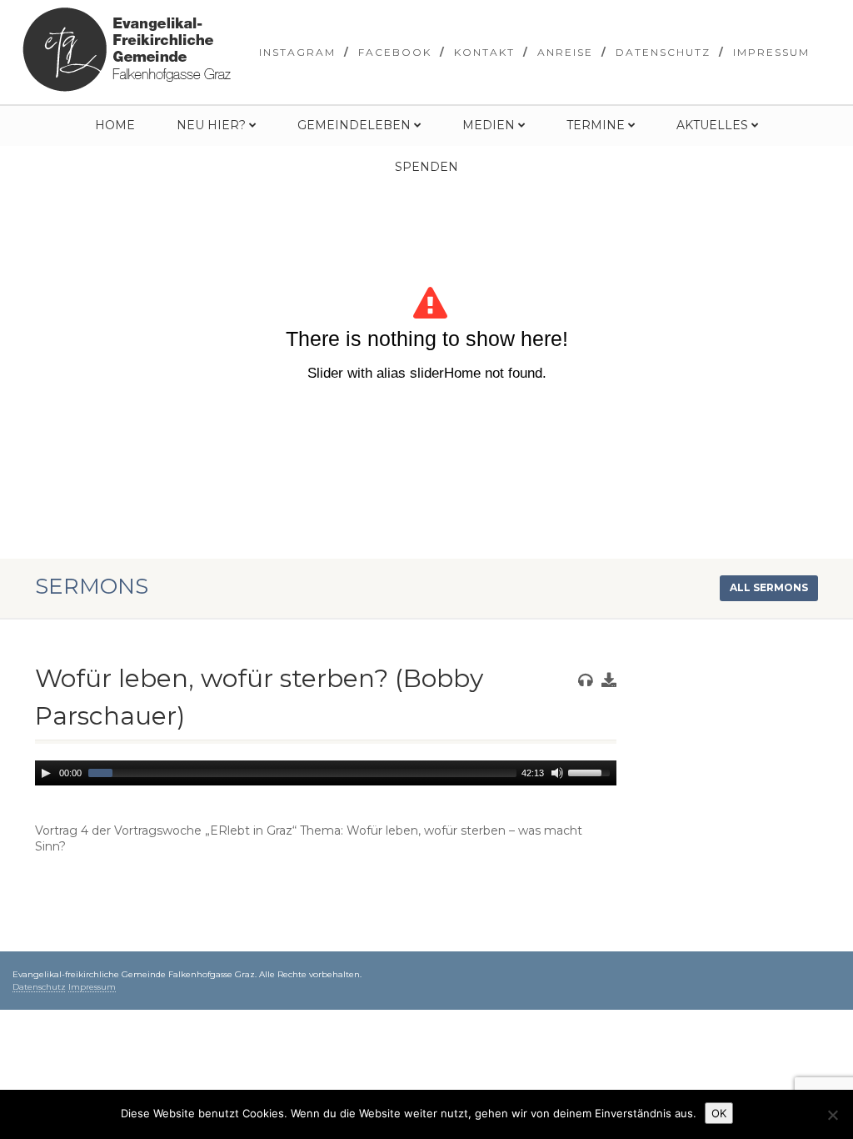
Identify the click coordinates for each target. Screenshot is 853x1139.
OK (718, 1113)
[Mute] (557, 773)
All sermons (769, 587)
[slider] (591, 771)
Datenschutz (663, 52)
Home (115, 125)
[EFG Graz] (126, 50)
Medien (488, 125)
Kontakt (484, 52)
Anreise (565, 52)
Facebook (394, 52)
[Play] (45, 773)
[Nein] (832, 1114)
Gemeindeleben (354, 125)
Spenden (426, 166)
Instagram (297, 52)
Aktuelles (712, 125)
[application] (325, 772)
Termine (595, 125)
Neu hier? (211, 125)
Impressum (771, 52)
